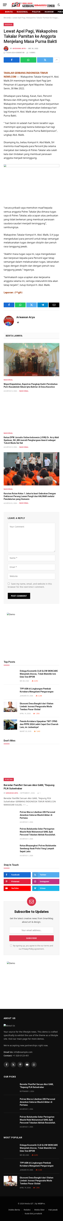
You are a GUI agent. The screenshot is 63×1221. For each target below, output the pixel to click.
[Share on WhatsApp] (28, 60)
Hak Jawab (53, 1209)
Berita (9, 11)
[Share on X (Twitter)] (45, 60)
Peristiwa (9, 779)
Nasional (22, 11)
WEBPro (41, 1203)
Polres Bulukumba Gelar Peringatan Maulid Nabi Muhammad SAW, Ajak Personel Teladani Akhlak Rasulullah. (38, 832)
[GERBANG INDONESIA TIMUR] (33, 5)
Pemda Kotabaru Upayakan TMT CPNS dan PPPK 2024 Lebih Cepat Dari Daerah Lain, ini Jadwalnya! (39, 724)
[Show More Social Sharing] (56, 60)
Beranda (7, 17)
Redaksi (27, 1209)
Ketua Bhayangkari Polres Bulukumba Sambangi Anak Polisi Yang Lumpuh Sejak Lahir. (38, 848)
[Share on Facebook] (12, 60)
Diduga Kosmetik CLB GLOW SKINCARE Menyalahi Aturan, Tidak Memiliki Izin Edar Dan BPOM (39, 674)
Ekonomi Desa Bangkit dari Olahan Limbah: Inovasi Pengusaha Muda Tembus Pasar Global (36, 706)
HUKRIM (49, 11)
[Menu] (5, 4)
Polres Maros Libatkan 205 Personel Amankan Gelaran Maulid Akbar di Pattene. (37, 815)
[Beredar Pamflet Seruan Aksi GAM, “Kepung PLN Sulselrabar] (31, 764)
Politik (36, 11)
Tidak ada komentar (15, 53)
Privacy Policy (28, 949)
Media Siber (39, 1209)
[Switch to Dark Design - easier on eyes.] (58, 5)
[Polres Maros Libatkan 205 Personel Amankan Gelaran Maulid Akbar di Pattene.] (10, 815)
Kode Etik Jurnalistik (33, 1213)
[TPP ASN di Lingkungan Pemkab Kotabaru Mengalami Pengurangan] (10, 692)
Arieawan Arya (19, 48)
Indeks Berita (14, 1209)
